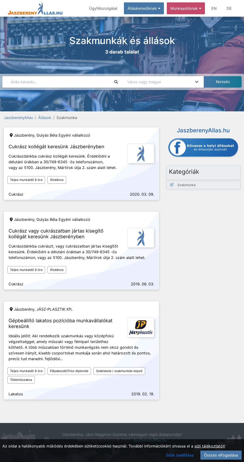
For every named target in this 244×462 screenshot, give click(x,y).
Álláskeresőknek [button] (142, 8)
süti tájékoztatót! (209, 446)
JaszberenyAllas (18, 117)
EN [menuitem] (214, 8)
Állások (44, 117)
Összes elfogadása (221, 455)
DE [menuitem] (229, 8)
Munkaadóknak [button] (184, 8)
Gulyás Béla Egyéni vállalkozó (63, 135)
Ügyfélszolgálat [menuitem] (103, 8)
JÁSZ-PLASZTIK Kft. (54, 309)
